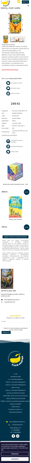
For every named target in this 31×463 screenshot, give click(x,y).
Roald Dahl (15, 116)
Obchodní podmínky (15, 412)
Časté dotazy (15, 407)
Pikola (14, 121)
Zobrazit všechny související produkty (15, 237)
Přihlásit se (6, 332)
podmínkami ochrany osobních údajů (18, 329)
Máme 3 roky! (15, 387)
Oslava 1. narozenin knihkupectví (15, 382)
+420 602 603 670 (9, 302)
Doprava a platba (15, 404)
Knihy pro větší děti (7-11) (19, 111)
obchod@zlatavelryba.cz (12, 300)
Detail (26, 192)
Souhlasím (15, 459)
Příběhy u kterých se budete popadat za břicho (15, 401)
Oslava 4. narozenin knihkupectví (15, 390)
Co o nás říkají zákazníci (15, 379)
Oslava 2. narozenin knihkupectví (15, 385)
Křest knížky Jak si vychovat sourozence (15, 396)
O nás (15, 374)
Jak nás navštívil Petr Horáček (15, 393)
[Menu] (25, 2)
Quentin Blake (16, 118)
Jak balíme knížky (15, 377)
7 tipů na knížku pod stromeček (15, 398)
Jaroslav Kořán (16, 123)
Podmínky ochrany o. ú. (15, 409)
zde (2, 450)
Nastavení (15, 454)
